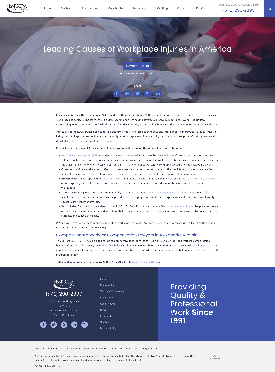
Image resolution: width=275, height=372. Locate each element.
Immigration (107, 297)
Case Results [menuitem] (115, 8)
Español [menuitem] (201, 8)
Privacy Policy (108, 328)
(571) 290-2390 (238, 10)
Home (103, 279)
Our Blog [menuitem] (162, 8)
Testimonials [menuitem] (140, 8)
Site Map (105, 322)
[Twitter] (53, 324)
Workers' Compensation (114, 291)
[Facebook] (43, 324)
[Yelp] (64, 324)
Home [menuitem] (47, 8)
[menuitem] (129, 279)
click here (159, 223)
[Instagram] (84, 324)
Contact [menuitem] (182, 8)
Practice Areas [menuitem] (90, 8)
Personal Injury (109, 285)
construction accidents (180, 206)
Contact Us (106, 316)
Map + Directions (64, 315)
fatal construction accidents (198, 178)
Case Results (107, 303)
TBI (206, 192)
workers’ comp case (201, 250)
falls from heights (112, 178)
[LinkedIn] (74, 324)
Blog (103, 310)
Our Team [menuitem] (66, 8)
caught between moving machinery (167, 192)
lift (178, 174)
